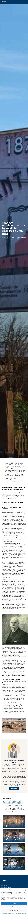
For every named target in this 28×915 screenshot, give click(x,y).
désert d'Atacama (13, 535)
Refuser (14, 906)
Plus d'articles (14, 788)
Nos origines (4, 885)
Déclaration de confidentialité (14, 913)
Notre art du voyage (6, 887)
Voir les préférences (14, 910)
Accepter (14, 903)
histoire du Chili (13, 498)
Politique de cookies (5, 913)
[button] (26, 890)
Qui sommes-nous (5, 883)
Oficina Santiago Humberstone (11, 694)
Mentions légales (23, 913)
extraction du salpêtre (21, 544)
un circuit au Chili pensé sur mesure (16, 691)
